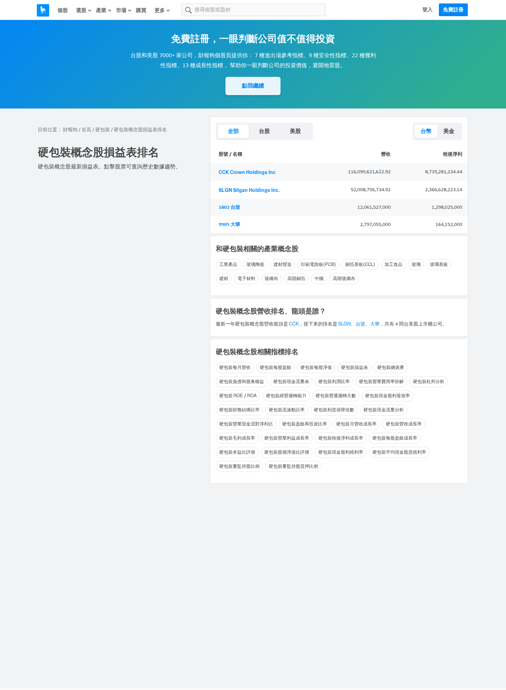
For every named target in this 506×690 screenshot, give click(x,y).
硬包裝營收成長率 (404, 423)
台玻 (360, 324)
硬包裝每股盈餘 (275, 367)
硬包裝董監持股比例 (239, 466)
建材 (223, 278)
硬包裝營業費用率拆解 (381, 381)
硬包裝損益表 (354, 367)
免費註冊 (453, 10)
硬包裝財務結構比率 (239, 409)
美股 (295, 131)
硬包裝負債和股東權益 (241, 381)
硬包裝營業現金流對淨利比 (246, 423)
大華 (375, 324)
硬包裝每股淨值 (316, 367)
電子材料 (246, 278)
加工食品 (393, 264)
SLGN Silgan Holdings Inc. (249, 190)
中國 (319, 278)
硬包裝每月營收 (235, 367)
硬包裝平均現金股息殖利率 (399, 452)
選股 (81, 10)
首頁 (86, 130)
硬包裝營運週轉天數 (336, 395)
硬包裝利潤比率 (334, 381)
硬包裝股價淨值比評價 (286, 452)
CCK (294, 324)
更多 (160, 10)
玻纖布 (271, 278)
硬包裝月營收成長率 (356, 423)
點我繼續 (253, 85)
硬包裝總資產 (390, 367)
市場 (121, 10)
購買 (141, 10)
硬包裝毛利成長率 (237, 438)
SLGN (344, 324)
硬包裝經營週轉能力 (286, 395)
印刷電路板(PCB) (318, 264)
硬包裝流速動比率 (287, 409)
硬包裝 (102, 130)
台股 (264, 131)
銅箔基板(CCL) (360, 264)
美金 (448, 131)
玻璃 (416, 264)
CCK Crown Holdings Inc (247, 172)
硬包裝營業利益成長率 (286, 438)
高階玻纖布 (344, 278)
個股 (62, 10)
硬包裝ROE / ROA (238, 395)
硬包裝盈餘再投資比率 (304, 423)
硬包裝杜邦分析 (428, 381)
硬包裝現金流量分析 (383, 409)
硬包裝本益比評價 (237, 452)
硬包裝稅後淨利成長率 (340, 438)
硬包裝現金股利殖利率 (340, 452)
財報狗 (70, 130)
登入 (427, 10)
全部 (233, 131)
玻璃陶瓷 (255, 264)
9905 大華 (229, 224)
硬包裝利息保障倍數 (334, 409)
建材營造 (283, 264)
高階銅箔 (296, 278)
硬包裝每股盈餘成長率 (394, 438)
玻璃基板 (439, 264)
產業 (101, 10)
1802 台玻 (229, 207)
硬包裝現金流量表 (291, 381)
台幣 (426, 131)
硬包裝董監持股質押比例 (293, 466)
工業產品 (228, 264)
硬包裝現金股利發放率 (387, 395)
